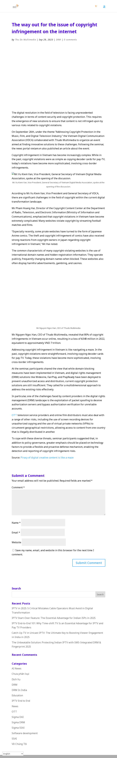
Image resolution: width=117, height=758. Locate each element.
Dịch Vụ (16, 679)
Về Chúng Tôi (19, 744)
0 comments (70, 39)
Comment (18, 487)
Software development (25, 733)
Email (16, 532)
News (15, 706)
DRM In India (19, 690)
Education (17, 695)
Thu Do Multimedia (25, 39)
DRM (58, 39)
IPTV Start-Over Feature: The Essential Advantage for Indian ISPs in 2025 (54, 618)
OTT (14, 415)
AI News (16, 668)
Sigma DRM (18, 722)
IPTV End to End (21, 700)
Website (16, 542)
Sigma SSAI (18, 727)
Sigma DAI (18, 717)
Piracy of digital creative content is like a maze (47, 457)
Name (16, 522)
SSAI (14, 738)
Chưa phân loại (20, 673)
